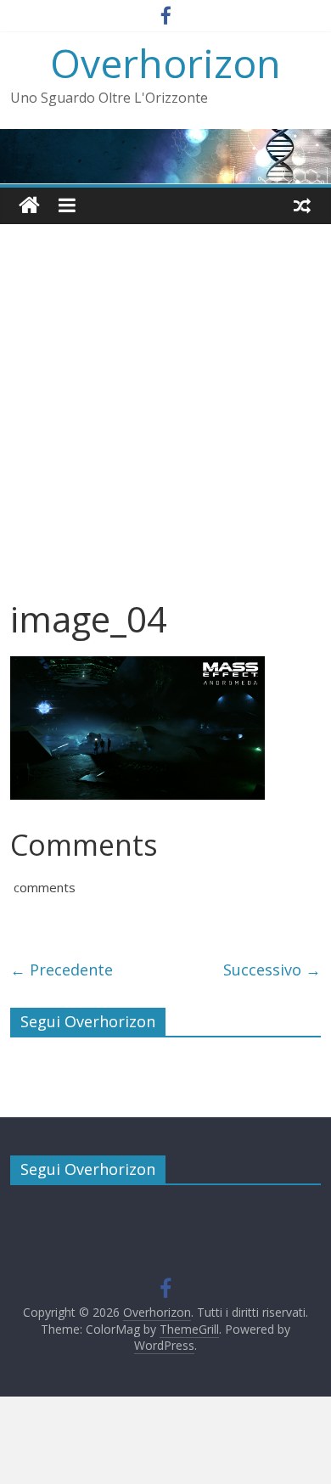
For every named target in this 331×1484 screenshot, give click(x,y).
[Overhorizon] (29, 206)
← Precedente (61, 969)
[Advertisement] (165, 423)
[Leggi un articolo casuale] (302, 205)
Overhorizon (165, 63)
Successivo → (272, 969)
